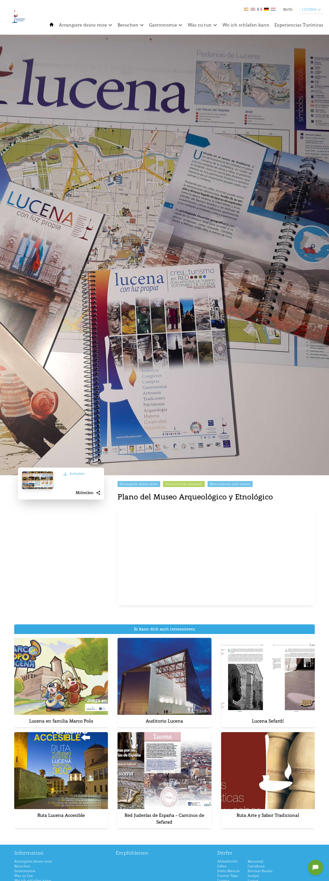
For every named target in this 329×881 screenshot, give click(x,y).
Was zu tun (200, 25)
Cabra (222, 866)
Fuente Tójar (227, 876)
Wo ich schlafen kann (246, 25)
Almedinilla (227, 861)
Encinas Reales (260, 871)
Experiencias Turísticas (298, 25)
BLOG (287, 9)
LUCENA (309, 9)
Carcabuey (256, 866)
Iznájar (253, 876)
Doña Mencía (228, 871)
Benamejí (255, 861)
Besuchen (128, 25)
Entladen (77, 474)
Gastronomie (163, 25)
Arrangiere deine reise (83, 25)
